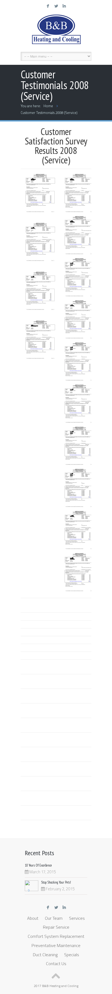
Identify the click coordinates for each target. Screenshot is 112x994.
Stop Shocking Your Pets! (56, 882)
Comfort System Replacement (56, 936)
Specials (71, 954)
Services (77, 918)
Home (48, 106)
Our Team (54, 918)
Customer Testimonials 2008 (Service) (49, 112)
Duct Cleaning (45, 954)
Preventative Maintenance (56, 945)
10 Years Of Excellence (38, 865)
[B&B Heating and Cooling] (59, 31)
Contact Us (56, 963)
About (32, 918)
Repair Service (56, 927)
